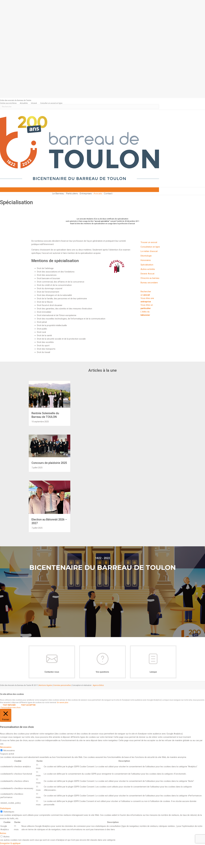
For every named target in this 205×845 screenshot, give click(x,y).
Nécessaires (9, 750)
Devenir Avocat (147, 273)
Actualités (24, 103)
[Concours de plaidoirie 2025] (49, 456)
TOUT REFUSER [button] (9, 705)
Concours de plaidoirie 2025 (49, 463)
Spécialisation (147, 264)
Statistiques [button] (5, 808)
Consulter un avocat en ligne (51, 103)
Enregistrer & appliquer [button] (10, 843)
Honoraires (146, 260)
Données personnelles (62, 685)
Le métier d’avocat (149, 251)
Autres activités (148, 269)
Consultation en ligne (150, 247)
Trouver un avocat (149, 242)
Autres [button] (3, 833)
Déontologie (146, 255)
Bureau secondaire (149, 282)
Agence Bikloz (98, 685)
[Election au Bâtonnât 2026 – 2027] (49, 513)
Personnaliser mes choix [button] (11, 707)
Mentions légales (45, 685)
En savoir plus (62, 702)
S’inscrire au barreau (150, 278)
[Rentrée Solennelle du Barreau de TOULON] (49, 407)
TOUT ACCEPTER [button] (28, 705)
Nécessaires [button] (5, 747)
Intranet (34, 103)
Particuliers (72, 193)
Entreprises (86, 193)
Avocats (98, 193)
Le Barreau (58, 193)
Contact (108, 193)
